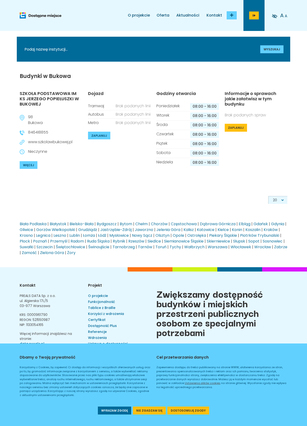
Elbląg (244, 224)
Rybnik (119, 241)
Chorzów (159, 224)
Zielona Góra (52, 252)
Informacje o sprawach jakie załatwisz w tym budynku (250, 98)
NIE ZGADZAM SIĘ (149, 410)
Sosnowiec (273, 241)
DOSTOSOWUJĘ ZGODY (188, 410)
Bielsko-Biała (82, 224)
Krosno (26, 235)
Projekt (95, 285)
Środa (162, 124)
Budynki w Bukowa (45, 76)
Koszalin (252, 229)
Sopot (254, 241)
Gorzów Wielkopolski (55, 229)
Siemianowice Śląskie (184, 241)
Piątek (161, 143)
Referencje (97, 331)
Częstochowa (184, 224)
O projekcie (139, 15)
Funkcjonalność (101, 301)
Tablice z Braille (101, 307)
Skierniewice (218, 241)
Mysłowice (119, 235)
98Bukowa (35, 119)
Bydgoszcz (107, 224)
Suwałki (26, 247)
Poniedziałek (168, 106)
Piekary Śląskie (223, 235)
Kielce (223, 229)
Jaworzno (144, 229)
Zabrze (280, 247)
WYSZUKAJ (272, 49)
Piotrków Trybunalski (259, 235)
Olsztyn (162, 235)
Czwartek (165, 134)
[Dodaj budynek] (232, 15)
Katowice (205, 229)
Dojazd (96, 93)
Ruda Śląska (98, 241)
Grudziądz (87, 229)
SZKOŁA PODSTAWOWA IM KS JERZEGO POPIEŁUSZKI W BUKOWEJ (49, 98)
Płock (25, 241)
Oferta (163, 15)
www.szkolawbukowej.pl (50, 142)
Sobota (163, 152)
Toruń (160, 247)
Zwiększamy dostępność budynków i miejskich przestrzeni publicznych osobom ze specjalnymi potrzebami (209, 313)
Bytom (126, 224)
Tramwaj (96, 106)
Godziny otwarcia (176, 93)
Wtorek (162, 115)
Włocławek (240, 247)
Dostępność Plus (102, 325)
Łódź (102, 235)
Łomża (89, 235)
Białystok (58, 224)
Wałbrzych (194, 247)
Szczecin (44, 247)
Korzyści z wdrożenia (106, 313)
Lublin (74, 235)
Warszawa (217, 247)
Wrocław (262, 247)
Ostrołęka (196, 235)
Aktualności (187, 15)
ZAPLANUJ (99, 136)
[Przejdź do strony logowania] (254, 15)
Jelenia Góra (168, 229)
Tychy (175, 247)
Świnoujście (98, 247)
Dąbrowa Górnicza (218, 224)
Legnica (43, 235)
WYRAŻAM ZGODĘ (114, 410)
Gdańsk (261, 224)
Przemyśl (58, 241)
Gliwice (26, 229)
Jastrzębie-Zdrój (116, 229)
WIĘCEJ (28, 165)
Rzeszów (136, 241)
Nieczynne (37, 151)
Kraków (271, 229)
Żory (71, 252)
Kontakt (214, 15)
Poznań (40, 241)
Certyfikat (97, 319)
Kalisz (188, 229)
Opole (178, 235)
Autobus (96, 114)
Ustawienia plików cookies (202, 383)
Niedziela (164, 162)
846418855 (38, 132)
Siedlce (154, 241)
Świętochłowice (70, 247)
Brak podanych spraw (245, 115)
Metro (93, 122)
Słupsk (239, 241)
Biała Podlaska (33, 224)
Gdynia (277, 224)
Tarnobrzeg (123, 247)
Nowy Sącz (142, 235)
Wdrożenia (97, 337)
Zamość (29, 252)
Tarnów (145, 247)
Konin (237, 229)
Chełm (141, 224)
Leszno (59, 235)
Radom (77, 241)
